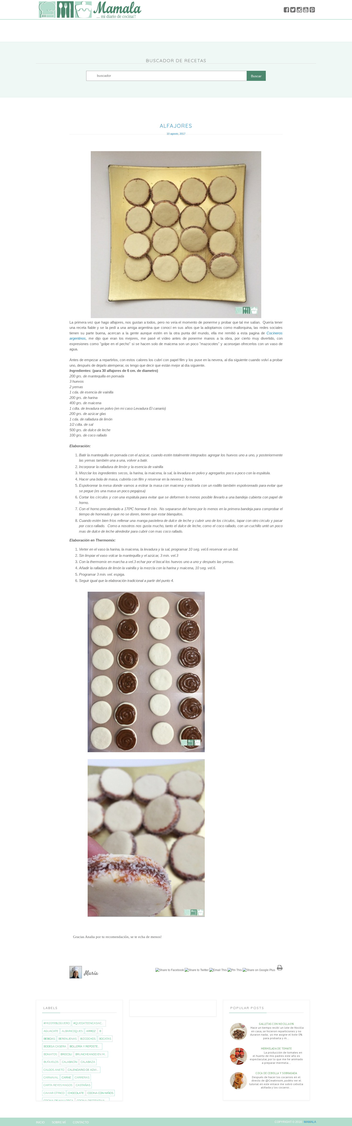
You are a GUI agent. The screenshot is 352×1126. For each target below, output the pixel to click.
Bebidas (49, 1038)
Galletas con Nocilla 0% (276, 1024)
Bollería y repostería (86, 1046)
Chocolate (76, 1093)
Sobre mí (59, 1122)
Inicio (40, 1122)
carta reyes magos (58, 1085)
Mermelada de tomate (276, 1048)
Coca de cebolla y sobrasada (276, 1073)
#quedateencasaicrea (89, 1023)
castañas (83, 1085)
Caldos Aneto (54, 1069)
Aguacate (51, 1031)
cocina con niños (100, 1093)
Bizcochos (88, 1038)
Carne (66, 1077)
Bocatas (105, 1038)
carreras (82, 1077)
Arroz (91, 1031)
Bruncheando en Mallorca (91, 1054)
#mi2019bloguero (57, 1023)
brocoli (66, 1054)
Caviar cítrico (54, 1093)
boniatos (50, 1054)
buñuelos (51, 1062)
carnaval (51, 1077)
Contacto (81, 1122)
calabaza (88, 1062)
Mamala (310, 1122)
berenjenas (67, 1038)
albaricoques (72, 1031)
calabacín (69, 1062)
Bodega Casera (55, 1046)
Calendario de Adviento (84, 1069)
